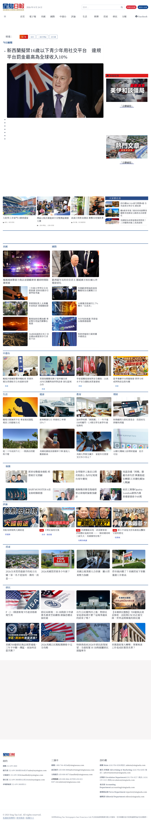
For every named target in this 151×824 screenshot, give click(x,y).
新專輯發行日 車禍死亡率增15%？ (53, 421)
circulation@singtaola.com (123, 780)
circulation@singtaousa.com (67, 782)
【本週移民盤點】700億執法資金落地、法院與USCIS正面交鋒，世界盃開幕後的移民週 (128, 614)
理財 (115, 394)
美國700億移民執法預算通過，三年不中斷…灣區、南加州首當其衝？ (22, 647)
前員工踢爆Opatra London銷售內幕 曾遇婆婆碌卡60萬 (133, 493)
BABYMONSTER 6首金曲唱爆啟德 (39, 491)
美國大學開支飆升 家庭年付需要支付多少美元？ (92, 456)
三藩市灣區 (42, 225)
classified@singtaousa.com (81, 774)
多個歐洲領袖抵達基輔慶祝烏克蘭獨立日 (87, 289)
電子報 (32, 16)
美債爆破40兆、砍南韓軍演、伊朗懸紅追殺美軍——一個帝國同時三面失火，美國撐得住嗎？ (93, 532)
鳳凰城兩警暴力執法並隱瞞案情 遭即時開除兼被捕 (25, 281)
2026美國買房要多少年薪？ (55, 571)
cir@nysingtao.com (36, 779)
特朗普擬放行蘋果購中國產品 (87, 335)
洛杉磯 (75, 222)
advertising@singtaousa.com (81, 769)
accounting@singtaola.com (123, 787)
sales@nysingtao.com (37, 770)
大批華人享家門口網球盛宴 (15, 217)
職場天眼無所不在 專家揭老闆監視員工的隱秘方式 (18, 421)
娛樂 (96, 16)
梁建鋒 (7, 534)
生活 (5, 394)
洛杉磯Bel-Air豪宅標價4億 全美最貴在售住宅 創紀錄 (133, 204)
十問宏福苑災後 (49, 529)
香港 (6, 386)
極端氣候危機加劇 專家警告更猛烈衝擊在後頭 (38, 321)
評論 (5, 504)
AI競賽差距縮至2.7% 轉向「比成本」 (88, 304)
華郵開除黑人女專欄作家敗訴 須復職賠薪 (38, 304)
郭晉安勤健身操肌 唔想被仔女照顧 (39, 473)
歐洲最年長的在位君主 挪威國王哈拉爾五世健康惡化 (74, 281)
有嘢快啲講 (82, 540)
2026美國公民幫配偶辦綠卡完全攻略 (56, 646)
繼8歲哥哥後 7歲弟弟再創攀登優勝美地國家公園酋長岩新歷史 (133, 213)
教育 (78, 394)
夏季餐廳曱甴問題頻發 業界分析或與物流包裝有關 (128, 380)
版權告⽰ (30, 817)
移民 (115, 16)
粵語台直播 (131, 7)
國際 (52, 16)
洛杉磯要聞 (81, 222)
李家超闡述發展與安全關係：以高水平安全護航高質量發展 (92, 380)
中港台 (63, 16)
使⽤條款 (20, 817)
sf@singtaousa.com (75, 765)
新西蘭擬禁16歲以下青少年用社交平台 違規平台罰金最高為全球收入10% (54, 54)
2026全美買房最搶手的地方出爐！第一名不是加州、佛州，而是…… (22, 575)
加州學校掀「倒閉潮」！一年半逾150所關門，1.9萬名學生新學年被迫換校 (92, 422)
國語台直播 (143, 7)
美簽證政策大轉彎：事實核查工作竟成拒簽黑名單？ (127, 646)
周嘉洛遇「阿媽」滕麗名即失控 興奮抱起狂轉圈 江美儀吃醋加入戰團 (134, 477)
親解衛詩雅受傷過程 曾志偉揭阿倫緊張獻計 (86, 493)
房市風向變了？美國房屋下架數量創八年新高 (128, 573)
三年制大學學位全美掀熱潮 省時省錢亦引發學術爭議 (38, 290)
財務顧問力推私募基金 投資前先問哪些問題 (129, 421)
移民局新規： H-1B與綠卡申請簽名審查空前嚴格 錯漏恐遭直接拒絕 (57, 614)
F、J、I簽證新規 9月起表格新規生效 (21, 613)
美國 (43, 16)
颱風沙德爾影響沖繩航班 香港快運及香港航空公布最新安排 (18, 380)
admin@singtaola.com (135, 765)
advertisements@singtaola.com (117, 772)
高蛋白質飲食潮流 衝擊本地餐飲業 (87, 217)
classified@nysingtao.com (32, 775)
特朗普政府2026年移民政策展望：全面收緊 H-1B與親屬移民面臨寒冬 (92, 647)
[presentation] (55, 90)
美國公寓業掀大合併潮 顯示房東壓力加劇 (93, 573)
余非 (43, 534)
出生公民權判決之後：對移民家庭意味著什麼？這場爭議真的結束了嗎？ (91, 614)
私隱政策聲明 (9, 817)
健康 (42, 394)
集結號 (49, 534)
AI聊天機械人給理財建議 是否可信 (128, 453)
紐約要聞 (11, 222)
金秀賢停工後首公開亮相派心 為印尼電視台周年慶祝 (86, 475)
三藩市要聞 (50, 225)
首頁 (22, 16)
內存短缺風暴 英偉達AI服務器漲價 (88, 319)
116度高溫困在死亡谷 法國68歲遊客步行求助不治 (39, 336)
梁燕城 (117, 537)
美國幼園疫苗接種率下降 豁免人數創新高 (55, 453)
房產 (105, 16)
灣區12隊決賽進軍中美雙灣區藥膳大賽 (53, 219)
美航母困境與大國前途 (13, 529)
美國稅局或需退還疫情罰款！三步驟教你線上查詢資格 (133, 221)
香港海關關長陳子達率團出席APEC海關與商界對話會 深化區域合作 (55, 381)
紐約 (6, 222)
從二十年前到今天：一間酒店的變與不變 (19, 453)
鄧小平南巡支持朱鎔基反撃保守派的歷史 (129, 531)
